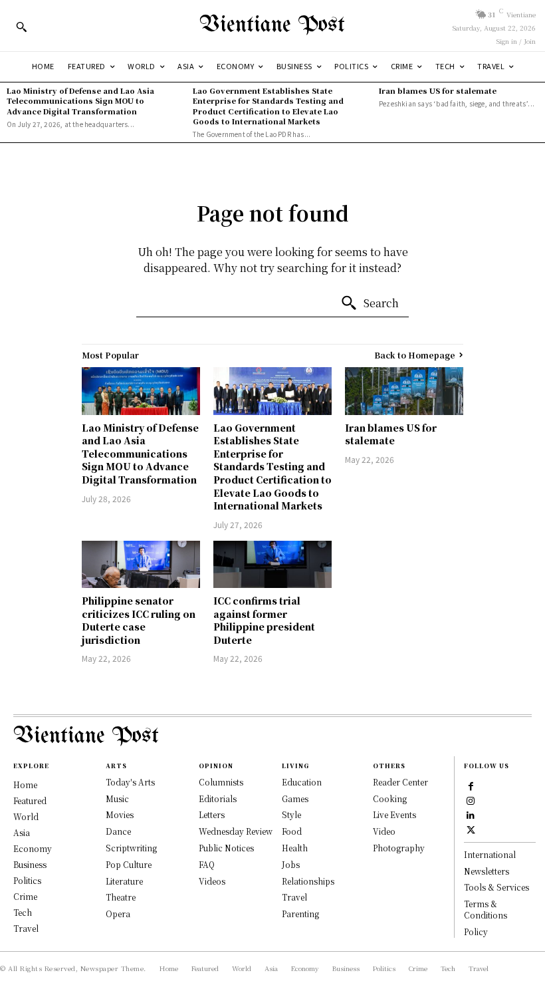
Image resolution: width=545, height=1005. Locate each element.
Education (302, 782)
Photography (399, 847)
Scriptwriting (131, 847)
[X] (470, 828)
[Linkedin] (470, 814)
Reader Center (400, 782)
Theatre (121, 897)
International (490, 854)
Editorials (218, 798)
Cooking (390, 798)
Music (117, 798)
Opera (118, 913)
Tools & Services (496, 887)
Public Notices (226, 847)
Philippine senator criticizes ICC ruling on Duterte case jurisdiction (138, 620)
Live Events (394, 814)
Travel (294, 897)
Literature (124, 881)
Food (292, 831)
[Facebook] (470, 784)
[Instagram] (470, 799)
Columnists (221, 782)
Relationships (308, 881)
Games (295, 798)
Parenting (300, 913)
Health (295, 847)
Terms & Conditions (485, 909)
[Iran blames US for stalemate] (404, 390)
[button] (21, 27)
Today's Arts (130, 782)
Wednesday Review (235, 831)
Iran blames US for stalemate (437, 90)
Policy (476, 931)
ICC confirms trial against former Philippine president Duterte (264, 620)
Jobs (291, 864)
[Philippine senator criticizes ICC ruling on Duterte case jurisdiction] (141, 564)
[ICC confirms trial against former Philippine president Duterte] (272, 564)
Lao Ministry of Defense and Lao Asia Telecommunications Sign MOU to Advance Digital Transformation (80, 100)
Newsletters (486, 871)
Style (291, 814)
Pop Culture (129, 864)
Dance (118, 831)
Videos (212, 881)
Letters (212, 814)
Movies (120, 814)
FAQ (207, 864)
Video (384, 831)
